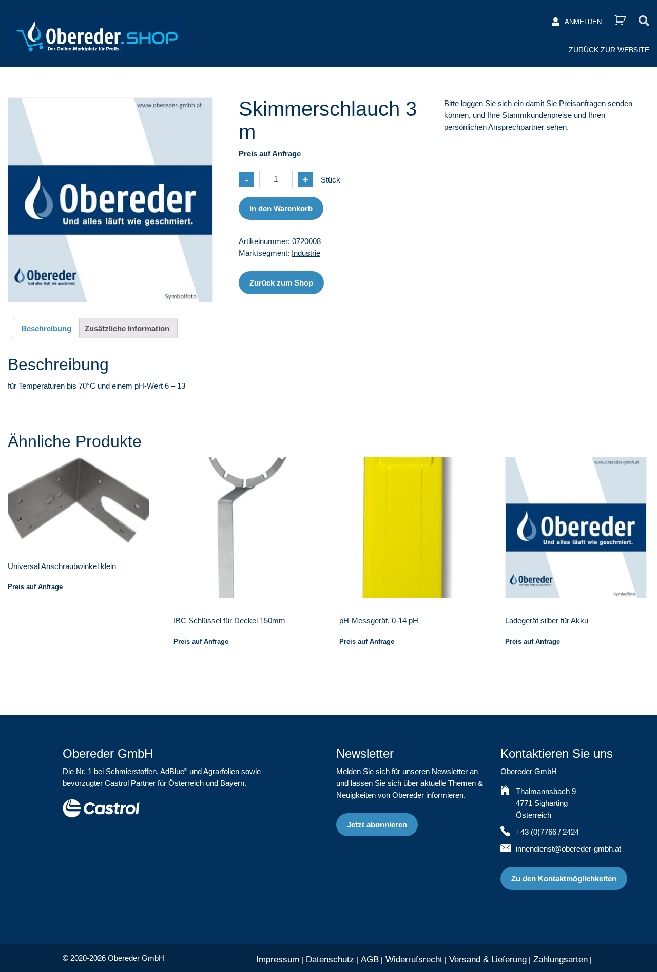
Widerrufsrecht (413, 959)
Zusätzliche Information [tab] (127, 328)
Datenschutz (330, 959)
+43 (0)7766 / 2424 (547, 831)
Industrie (306, 253)
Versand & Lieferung (488, 959)
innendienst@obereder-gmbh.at (568, 848)
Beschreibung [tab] (46, 328)
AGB (370, 959)
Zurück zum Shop (281, 282)
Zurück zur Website (609, 50)
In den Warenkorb (281, 208)
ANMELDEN (583, 22)
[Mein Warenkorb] (620, 20)
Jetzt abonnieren (377, 824)
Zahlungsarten (560, 959)
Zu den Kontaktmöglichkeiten (563, 878)
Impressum (277, 959)
